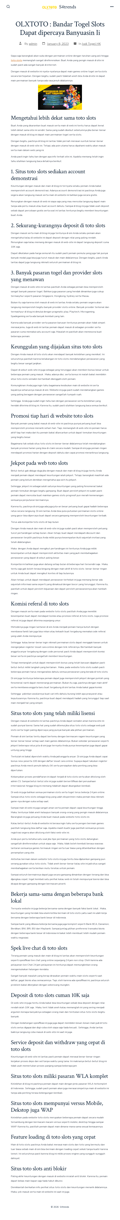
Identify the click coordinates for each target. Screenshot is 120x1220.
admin (33, 44)
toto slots (16, 60)
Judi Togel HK (91, 44)
